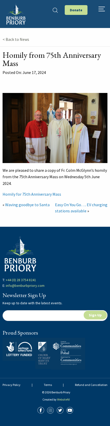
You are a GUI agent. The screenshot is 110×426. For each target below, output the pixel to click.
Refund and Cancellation (91, 385)
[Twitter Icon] (60, 410)
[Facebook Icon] (41, 410)
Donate (76, 10)
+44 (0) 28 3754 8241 (21, 280)
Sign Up (95, 315)
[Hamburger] (101, 9)
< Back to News (16, 39)
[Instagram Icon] (50, 410)
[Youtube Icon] (70, 410)
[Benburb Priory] (15, 13)
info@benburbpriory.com (25, 285)
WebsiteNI (63, 399)
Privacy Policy (11, 385)
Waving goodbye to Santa (27, 204)
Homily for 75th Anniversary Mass (32, 194)
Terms (48, 385)
